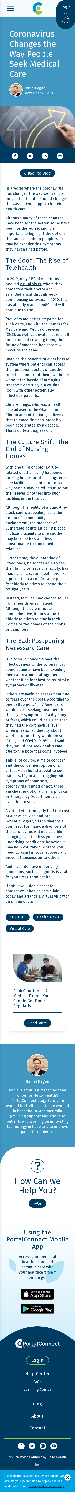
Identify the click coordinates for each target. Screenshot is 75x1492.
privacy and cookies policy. (46, 1486)
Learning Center (37, 1390)
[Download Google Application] (37, 1309)
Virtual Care (20, 928)
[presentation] (15, 156)
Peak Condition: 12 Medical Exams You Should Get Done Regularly (31, 998)
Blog (37, 1403)
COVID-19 (17, 917)
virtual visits (30, 284)
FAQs (38, 1382)
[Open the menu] (10, 8)
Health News (48, 917)
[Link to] (21, 1446)
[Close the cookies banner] (67, 1477)
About (37, 1416)
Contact (37, 1427)
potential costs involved (46, 751)
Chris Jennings (18, 404)
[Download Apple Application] (37, 1294)
